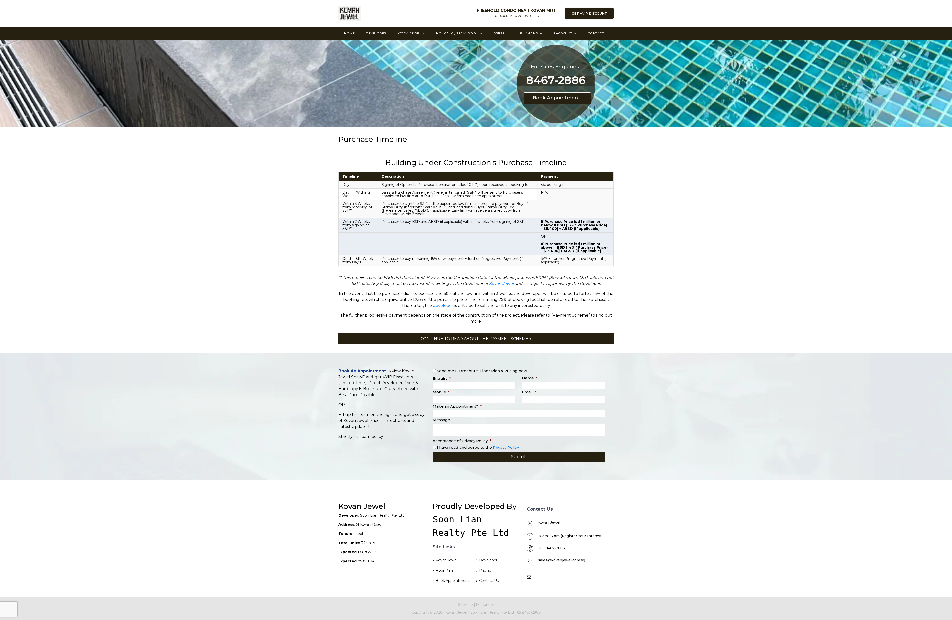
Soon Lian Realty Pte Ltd (492, 612)
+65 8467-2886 (551, 548)
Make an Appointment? (457, 406)
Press (499, 33)
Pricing (485, 570)
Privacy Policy (506, 447)
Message (441, 420)
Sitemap (465, 604)
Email (529, 392)
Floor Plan (444, 570)
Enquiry (442, 378)
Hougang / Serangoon (457, 33)
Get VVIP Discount (589, 13)
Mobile (441, 392)
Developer (376, 33)
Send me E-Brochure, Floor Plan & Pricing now (482, 371)
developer (443, 305)
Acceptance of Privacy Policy (462, 441)
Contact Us (489, 580)
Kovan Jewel (409, 33)
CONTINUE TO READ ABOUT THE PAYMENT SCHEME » (476, 338)
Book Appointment (556, 98)
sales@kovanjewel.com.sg (561, 560)
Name (529, 378)
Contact (596, 33)
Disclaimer (485, 604)
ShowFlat (563, 33)
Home (349, 33)
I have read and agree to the (478, 447)
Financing (529, 33)
